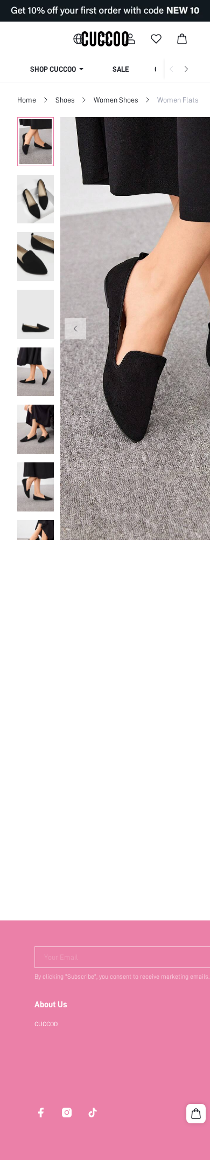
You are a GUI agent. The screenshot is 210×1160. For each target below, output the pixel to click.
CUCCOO (46, 1024)
